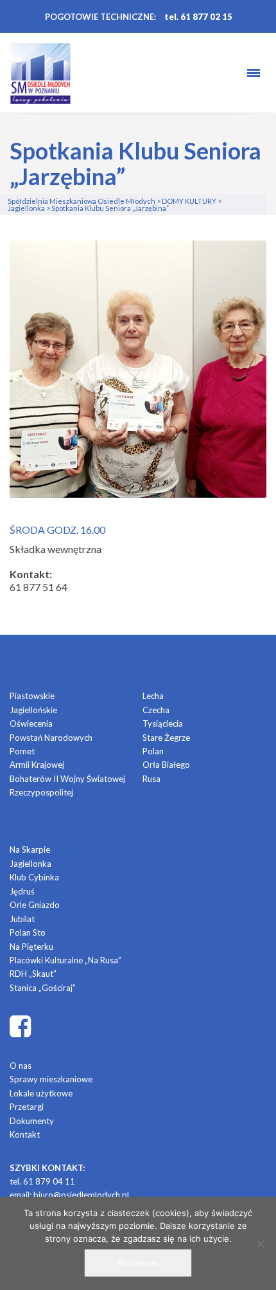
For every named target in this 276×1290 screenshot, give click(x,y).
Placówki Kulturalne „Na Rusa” (65, 960)
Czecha (155, 710)
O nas (20, 1065)
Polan (153, 751)
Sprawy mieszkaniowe (51, 1079)
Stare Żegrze (166, 737)
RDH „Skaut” (33, 973)
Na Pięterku (31, 946)
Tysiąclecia (162, 723)
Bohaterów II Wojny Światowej (67, 779)
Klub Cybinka (34, 877)
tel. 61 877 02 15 (198, 17)
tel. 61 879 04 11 (42, 1181)
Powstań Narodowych (51, 737)
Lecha (153, 696)
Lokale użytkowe (41, 1093)
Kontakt (25, 1134)
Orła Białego (166, 764)
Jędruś (22, 891)
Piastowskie (32, 696)
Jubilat (22, 919)
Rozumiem (138, 1263)
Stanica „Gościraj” (43, 988)
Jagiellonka (30, 863)
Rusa (151, 779)
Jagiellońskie (33, 710)
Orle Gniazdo (35, 905)
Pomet (22, 751)
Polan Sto (28, 932)
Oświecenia (31, 723)
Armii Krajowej (37, 764)
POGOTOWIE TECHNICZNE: (100, 17)
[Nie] (260, 1243)
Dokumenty (32, 1121)
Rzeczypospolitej (41, 792)
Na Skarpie (30, 849)
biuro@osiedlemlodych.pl (81, 1195)
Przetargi (27, 1107)
